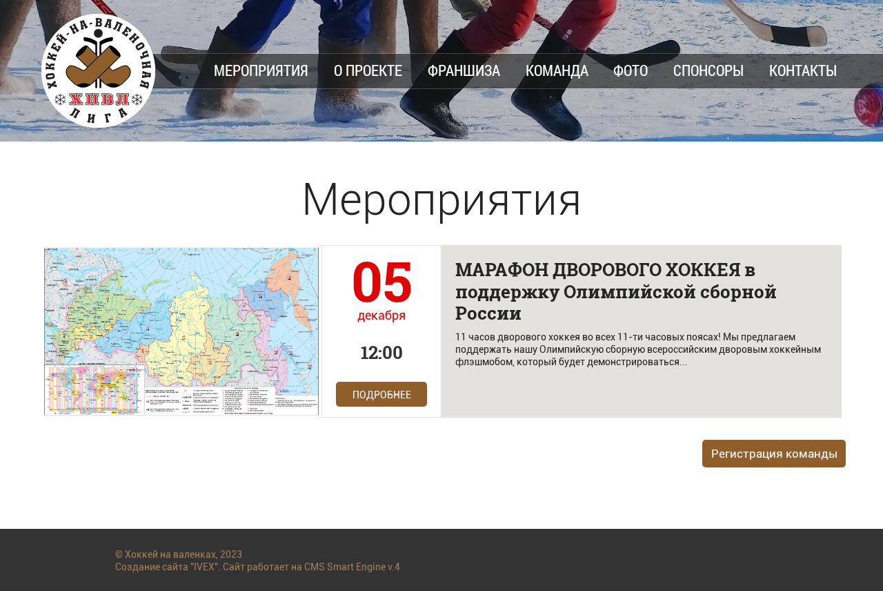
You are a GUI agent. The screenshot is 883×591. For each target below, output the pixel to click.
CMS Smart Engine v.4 (352, 566)
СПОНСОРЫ (708, 70)
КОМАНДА (557, 70)
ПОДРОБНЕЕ (382, 394)
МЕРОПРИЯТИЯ (261, 70)
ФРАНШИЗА (464, 70)
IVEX (204, 566)
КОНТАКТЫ (803, 70)
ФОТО (630, 70)
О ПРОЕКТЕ (368, 70)
